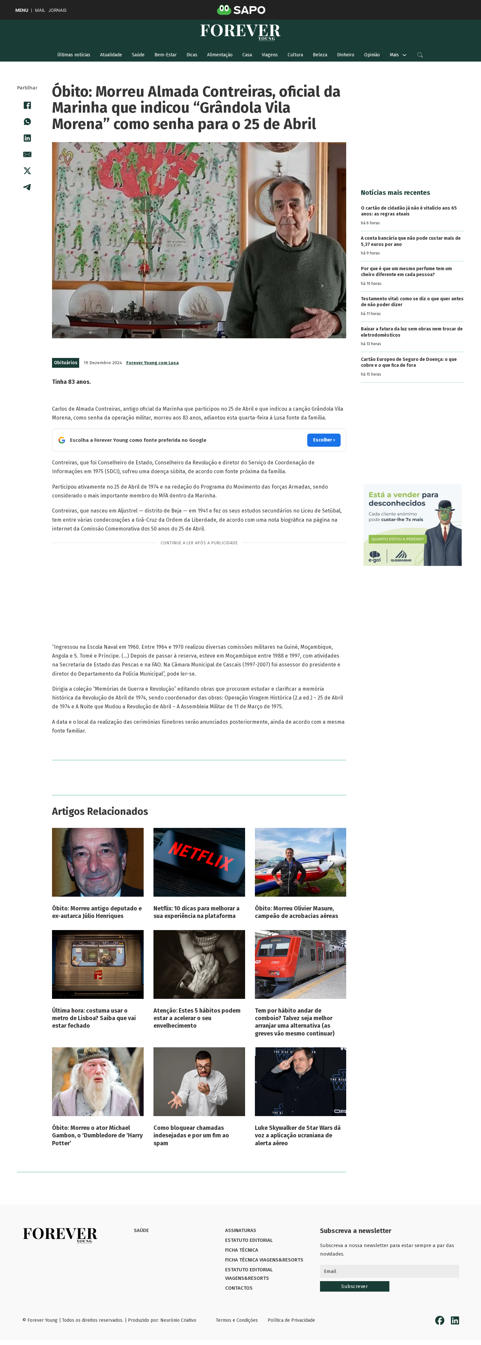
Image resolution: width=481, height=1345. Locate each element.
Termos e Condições (237, 1320)
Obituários (65, 362)
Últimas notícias (73, 55)
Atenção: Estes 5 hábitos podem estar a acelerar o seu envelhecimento (196, 1018)
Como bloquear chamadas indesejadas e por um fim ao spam (191, 1135)
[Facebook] (27, 105)
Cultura (295, 55)
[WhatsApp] (27, 121)
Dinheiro (345, 55)
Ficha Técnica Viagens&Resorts (264, 1260)
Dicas (192, 55)
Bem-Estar (165, 55)
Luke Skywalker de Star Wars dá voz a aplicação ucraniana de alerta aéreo (298, 1135)
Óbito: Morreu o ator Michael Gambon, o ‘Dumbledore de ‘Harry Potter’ (97, 1135)
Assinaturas (240, 1230)
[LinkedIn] (27, 137)
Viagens (270, 55)
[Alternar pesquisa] (420, 55)
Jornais (57, 10)
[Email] (27, 154)
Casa (247, 55)
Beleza (320, 55)
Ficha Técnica (241, 1250)
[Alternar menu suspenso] (404, 55)
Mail (40, 10)
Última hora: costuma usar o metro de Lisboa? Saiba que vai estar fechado (94, 1018)
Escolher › (324, 440)
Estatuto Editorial (249, 1240)
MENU (21, 10)
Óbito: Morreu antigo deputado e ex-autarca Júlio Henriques (97, 912)
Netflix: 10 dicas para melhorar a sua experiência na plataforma (196, 912)
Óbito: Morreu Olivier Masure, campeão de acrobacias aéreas (296, 912)
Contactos (239, 1288)
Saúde (138, 55)
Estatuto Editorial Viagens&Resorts (249, 1274)
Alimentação (220, 55)
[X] (27, 170)
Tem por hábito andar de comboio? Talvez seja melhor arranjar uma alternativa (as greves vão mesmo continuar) (294, 1022)
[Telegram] (27, 187)
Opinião (372, 55)
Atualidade (111, 55)
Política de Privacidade (291, 1320)
